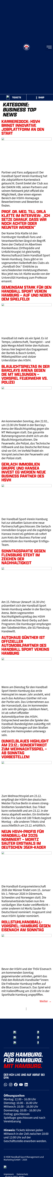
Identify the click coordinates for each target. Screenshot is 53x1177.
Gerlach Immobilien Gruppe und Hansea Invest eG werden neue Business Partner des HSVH (23, 472)
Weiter (46, 1001)
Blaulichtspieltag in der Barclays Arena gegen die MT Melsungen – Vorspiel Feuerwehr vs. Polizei (25, 374)
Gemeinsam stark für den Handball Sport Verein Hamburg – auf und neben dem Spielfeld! (26, 293)
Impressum (9, 1174)
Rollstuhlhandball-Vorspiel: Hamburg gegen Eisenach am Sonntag (26, 925)
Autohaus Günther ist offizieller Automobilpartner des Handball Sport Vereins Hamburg (25, 645)
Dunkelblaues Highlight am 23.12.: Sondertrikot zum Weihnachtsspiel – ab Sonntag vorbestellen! (25, 748)
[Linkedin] (26, 1084)
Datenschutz (22, 1174)
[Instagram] (11, 1084)
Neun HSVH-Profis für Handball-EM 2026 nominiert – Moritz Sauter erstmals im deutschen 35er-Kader (23, 839)
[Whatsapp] (5, 1084)
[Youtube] (21, 1084)
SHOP (41, 97)
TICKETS (16, 97)
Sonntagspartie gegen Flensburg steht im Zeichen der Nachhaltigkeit (23, 556)
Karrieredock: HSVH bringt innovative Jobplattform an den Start (22, 127)
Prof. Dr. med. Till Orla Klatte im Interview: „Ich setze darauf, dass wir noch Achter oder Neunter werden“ (25, 219)
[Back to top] (47, 1011)
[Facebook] (16, 1084)
